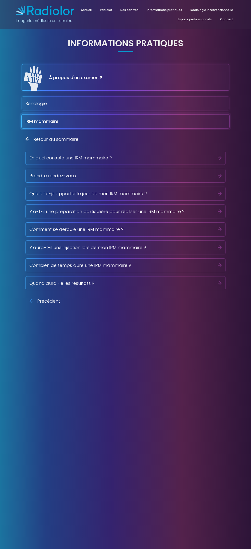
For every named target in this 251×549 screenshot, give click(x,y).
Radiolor (106, 10)
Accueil (86, 10)
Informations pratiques (164, 10)
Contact (226, 19)
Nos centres (129, 10)
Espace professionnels (195, 19)
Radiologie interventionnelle (211, 10)
